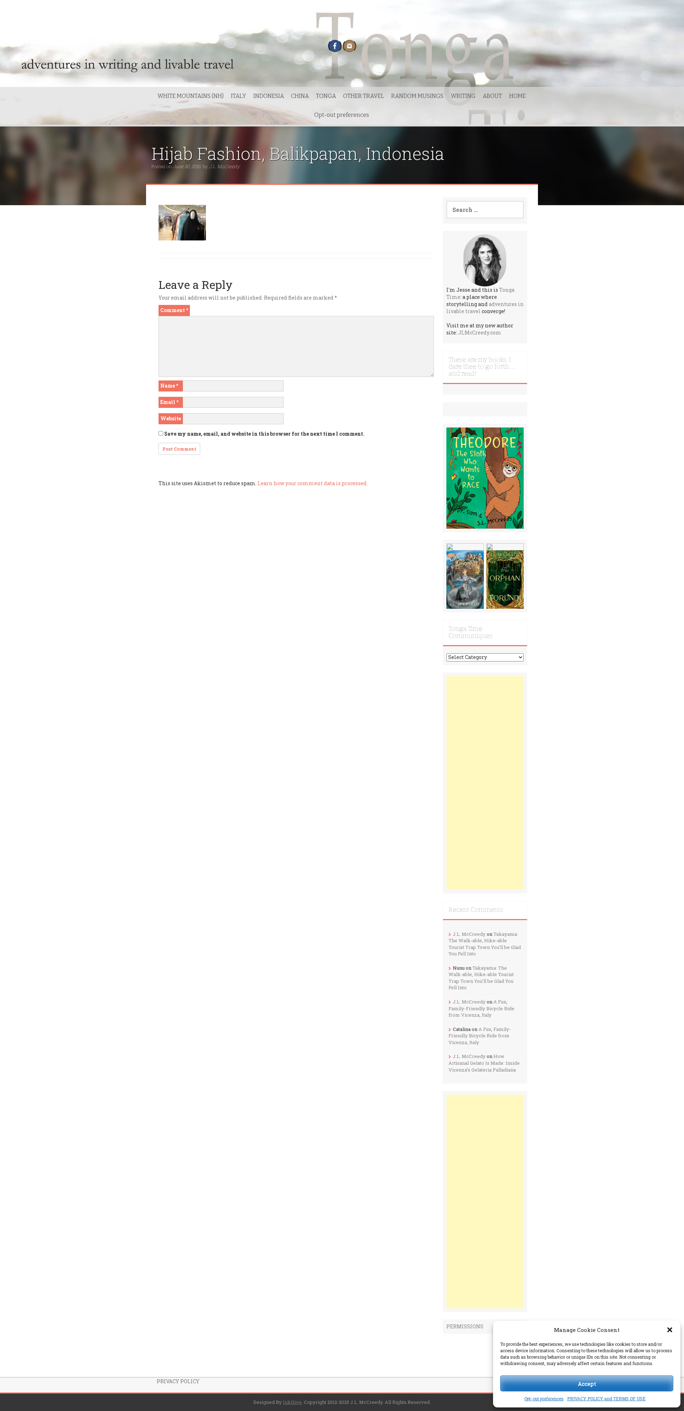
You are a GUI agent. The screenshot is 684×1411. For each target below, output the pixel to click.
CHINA (300, 96)
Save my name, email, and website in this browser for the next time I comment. (264, 433)
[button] (669, 1329)
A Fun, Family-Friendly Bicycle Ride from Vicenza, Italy (481, 1008)
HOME (517, 96)
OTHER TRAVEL (363, 96)
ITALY (238, 96)
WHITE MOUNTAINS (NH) (190, 96)
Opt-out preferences (544, 1398)
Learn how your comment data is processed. (313, 483)
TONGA (326, 96)
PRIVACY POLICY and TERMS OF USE (606, 1398)
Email (169, 402)
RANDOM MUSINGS (417, 96)
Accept (587, 1383)
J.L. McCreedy (224, 166)
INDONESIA (268, 96)
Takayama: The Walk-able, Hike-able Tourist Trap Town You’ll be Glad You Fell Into (485, 944)
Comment (174, 310)
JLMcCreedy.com (479, 332)
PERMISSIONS (464, 1326)
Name (169, 385)
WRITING (463, 96)
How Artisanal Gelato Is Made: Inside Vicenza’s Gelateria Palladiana (484, 1063)
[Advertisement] (485, 783)
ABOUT (492, 96)
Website (170, 418)
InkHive (292, 1402)
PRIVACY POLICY (178, 1381)
